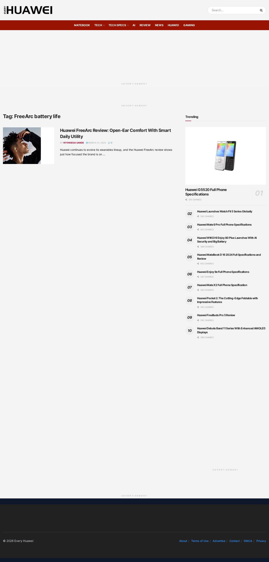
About (183, 541)
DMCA (248, 541)
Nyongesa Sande (73, 142)
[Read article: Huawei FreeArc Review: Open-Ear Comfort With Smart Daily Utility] (28, 145)
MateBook (82, 25)
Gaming (189, 25)
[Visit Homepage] (28, 10)
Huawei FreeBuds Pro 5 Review (216, 315)
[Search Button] (262, 10)
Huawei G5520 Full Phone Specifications (206, 192)
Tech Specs (117, 25)
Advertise (219, 541)
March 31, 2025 (97, 142)
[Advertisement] (134, 55)
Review (145, 25)
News (159, 25)
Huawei (173, 25)
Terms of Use (200, 541)
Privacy (261, 541)
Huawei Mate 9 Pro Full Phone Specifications (224, 224)
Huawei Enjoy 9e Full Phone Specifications (223, 271)
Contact (234, 541)
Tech (98, 25)
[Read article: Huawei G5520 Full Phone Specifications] (225, 156)
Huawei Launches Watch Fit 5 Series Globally (224, 211)
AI (134, 25)
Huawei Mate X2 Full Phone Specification (222, 285)
